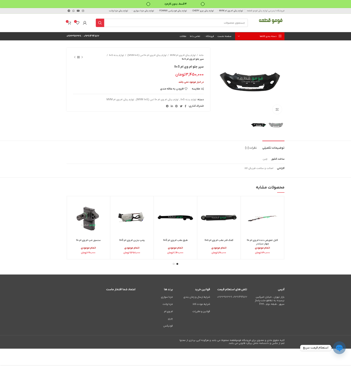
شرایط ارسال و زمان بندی (196, 297)
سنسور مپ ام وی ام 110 (88, 240)
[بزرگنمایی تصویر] (277, 109)
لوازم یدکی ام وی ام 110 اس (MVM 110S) (147, 55)
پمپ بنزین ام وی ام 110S (132, 240)
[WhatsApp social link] (73, 10)
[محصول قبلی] (82, 57)
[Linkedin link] (172, 106)
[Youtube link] (78, 10)
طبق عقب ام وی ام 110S (175, 240)
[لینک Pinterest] (176, 106)
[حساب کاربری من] (84, 22)
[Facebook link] (185, 106)
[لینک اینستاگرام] (83, 10)
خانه (201, 55)
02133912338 (74, 36)
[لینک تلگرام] (69, 10)
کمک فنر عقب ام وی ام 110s (219, 240)
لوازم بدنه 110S (116, 55)
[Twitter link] (181, 106)
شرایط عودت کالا (201, 304)
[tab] (273, 146)
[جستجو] (100, 23)
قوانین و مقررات (201, 311)
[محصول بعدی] (75, 57)
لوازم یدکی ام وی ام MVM (182, 55)
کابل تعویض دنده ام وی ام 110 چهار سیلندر (262, 242)
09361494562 (91, 36)
